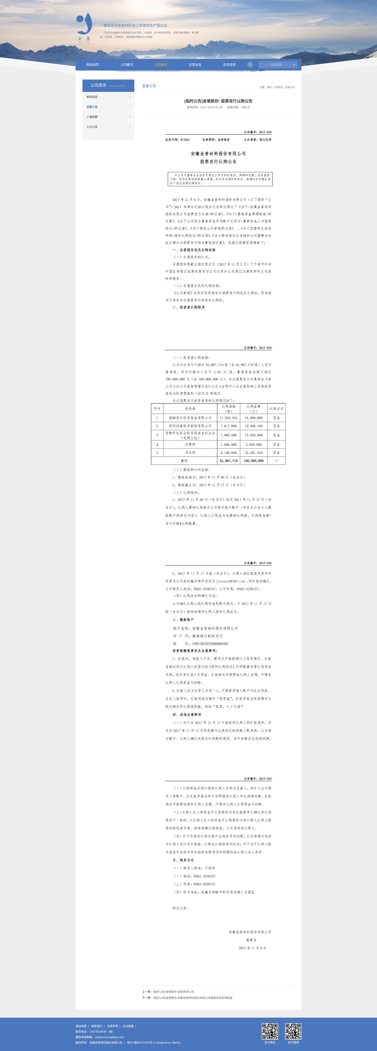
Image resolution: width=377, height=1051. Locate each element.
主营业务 (195, 64)
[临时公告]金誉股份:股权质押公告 (173, 991)
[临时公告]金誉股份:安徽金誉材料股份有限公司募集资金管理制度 (192, 997)
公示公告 (92, 126)
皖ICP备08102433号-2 (141, 1042)
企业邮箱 (128, 1026)
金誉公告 (92, 106)
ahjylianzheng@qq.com (109, 1037)
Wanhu (176, 1042)
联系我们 (96, 1026)
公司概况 (127, 64)
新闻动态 (92, 96)
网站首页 (92, 64)
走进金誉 (229, 64)
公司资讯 (161, 64)
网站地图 (81, 1026)
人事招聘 (92, 116)
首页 (269, 87)
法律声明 (112, 1026)
